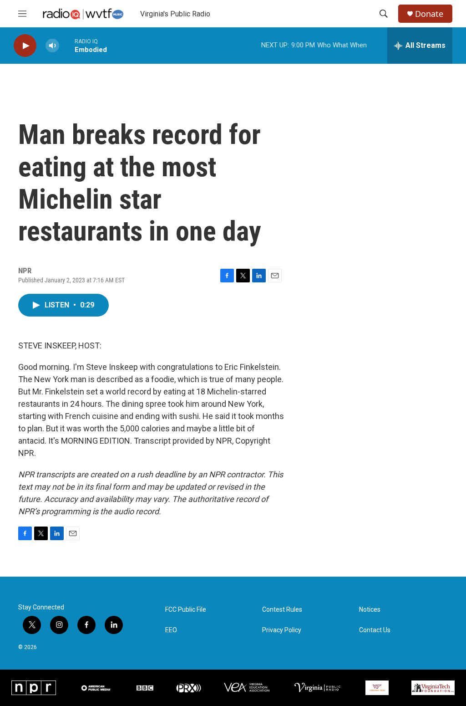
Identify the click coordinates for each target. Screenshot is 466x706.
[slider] (67, 45)
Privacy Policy (281, 630)
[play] (25, 46)
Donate (429, 14)
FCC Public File (185, 609)
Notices (369, 609)
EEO (171, 630)
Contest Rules (282, 609)
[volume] (52, 46)
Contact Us (374, 630)
